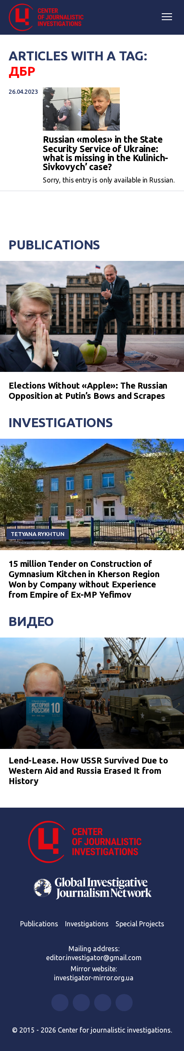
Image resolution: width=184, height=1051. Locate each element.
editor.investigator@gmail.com (94, 957)
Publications (54, 244)
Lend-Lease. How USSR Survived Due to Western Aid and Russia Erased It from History (88, 770)
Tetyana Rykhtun (38, 533)
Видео (31, 621)
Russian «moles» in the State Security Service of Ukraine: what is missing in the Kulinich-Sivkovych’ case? (105, 153)
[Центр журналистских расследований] (49, 17)
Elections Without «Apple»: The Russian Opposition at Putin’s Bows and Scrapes (88, 390)
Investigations (61, 422)
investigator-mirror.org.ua (94, 978)
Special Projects (140, 924)
